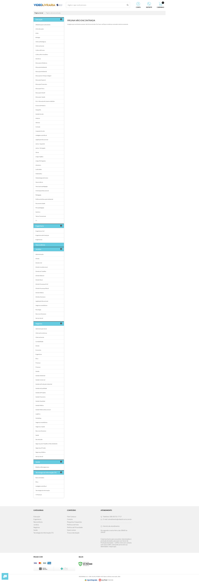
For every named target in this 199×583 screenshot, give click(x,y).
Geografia (38, 110)
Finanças (38, 363)
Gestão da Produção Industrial (44, 384)
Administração (40, 254)
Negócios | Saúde (40, 426)
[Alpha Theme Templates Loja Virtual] (106, 580)
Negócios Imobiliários (41, 305)
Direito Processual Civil (42, 284)
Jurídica (36, 525)
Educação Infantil (40, 93)
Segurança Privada (41, 448)
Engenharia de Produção (42, 235)
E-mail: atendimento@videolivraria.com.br (117, 519)
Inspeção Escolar (40, 131)
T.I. (36, 220)
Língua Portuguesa (41, 161)
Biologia (38, 37)
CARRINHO (160, 5)
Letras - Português (40, 148)
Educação (36, 516)
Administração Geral (41, 329)
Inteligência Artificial (41, 135)
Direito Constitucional (42, 267)
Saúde (37, 435)
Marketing (38, 418)
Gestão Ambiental (40, 375)
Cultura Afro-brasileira (42, 54)
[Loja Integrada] (91, 580)
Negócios (36, 527)
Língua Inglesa (39, 156)
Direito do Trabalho (41, 271)
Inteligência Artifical (41, 486)
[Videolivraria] (47, 5)
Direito (37, 258)
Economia (38, 350)
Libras (37, 152)
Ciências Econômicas (41, 333)
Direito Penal (39, 280)
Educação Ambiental (41, 67)
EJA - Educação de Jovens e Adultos (45, 101)
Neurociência (39, 182)
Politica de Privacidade (75, 527)
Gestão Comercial (40, 380)
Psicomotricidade (40, 203)
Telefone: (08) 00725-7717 (112, 516)
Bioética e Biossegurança (42, 467)
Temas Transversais (41, 216)
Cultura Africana (40, 50)
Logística (38, 414)
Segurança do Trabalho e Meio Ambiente (46, 443)
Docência (38, 58)
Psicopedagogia (40, 207)
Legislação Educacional (42, 139)
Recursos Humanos (41, 314)
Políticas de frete (73, 525)
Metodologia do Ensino (42, 178)
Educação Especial (41, 80)
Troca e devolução (73, 533)
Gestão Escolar (40, 114)
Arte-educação (40, 29)
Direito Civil (39, 263)
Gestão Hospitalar (40, 401)
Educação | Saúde (40, 97)
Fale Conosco (71, 516)
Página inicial (39, 13)
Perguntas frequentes (74, 522)
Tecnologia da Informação (43, 490)
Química (38, 212)
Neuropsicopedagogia (42, 186)
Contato (70, 519)
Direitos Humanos (40, 297)
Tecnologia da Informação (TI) (43, 533)
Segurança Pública (41, 452)
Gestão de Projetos (41, 392)
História (38, 118)
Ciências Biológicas (41, 41)
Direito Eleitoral (40, 275)
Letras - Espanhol (40, 144)
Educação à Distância (41, 63)
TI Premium (39, 494)
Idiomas (38, 122)
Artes (37, 33)
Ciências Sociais (40, 46)
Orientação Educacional (42, 190)
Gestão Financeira (40, 397)
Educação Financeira (41, 84)
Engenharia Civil (40, 231)
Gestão (37, 371)
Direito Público (40, 292)
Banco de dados (40, 477)
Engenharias (39, 239)
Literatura (38, 165)
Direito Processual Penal (42, 288)
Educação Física (40, 88)
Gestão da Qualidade (41, 388)
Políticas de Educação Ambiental (44, 199)
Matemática (39, 173)
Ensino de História (40, 105)
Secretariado (39, 439)
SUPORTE (149, 7)
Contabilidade (39, 341)
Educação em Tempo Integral (43, 76)
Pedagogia (38, 195)
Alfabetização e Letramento (43, 24)
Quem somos (71, 530)
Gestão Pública (40, 405)
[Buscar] (127, 5)
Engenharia (39, 354)
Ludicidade (39, 169)
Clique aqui (112, 546)
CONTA (138, 7)
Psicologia (38, 309)
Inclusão (38, 127)
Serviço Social (39, 318)
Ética (37, 358)
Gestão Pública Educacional (43, 409)
